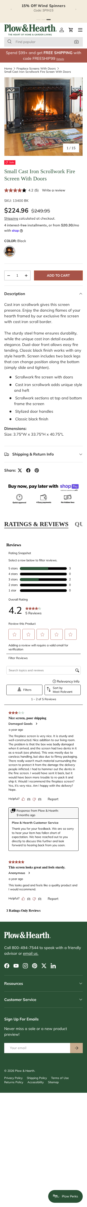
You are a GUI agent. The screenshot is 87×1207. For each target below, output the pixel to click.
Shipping (11, 218)
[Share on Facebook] (28, 470)
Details (60, 58)
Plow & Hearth (24, 1070)
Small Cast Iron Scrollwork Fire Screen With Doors (37, 71)
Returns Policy (13, 1082)
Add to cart (58, 275)
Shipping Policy (37, 1078)
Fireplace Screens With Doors (36, 68)
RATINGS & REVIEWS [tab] (36, 524)
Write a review (53, 190)
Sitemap (53, 1082)
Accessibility (35, 1082)
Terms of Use (60, 1078)
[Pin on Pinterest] (37, 470)
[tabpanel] (43, 725)
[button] (71, 30)
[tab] (38, 19)
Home (8, 68)
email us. (30, 953)
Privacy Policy (13, 1078)
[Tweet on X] (20, 470)
